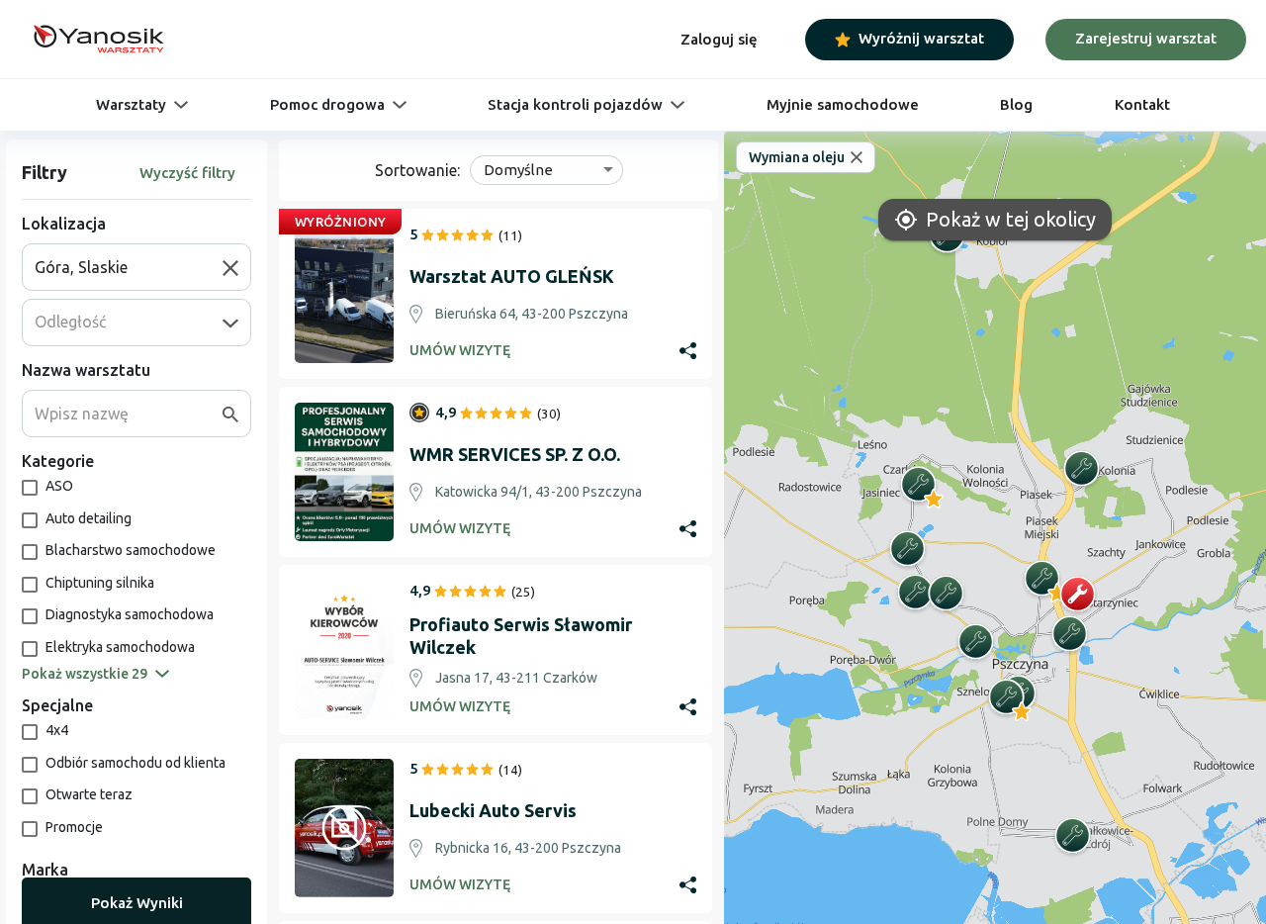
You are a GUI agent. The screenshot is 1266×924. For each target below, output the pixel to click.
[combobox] (129, 267)
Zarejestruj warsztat (1146, 38)
